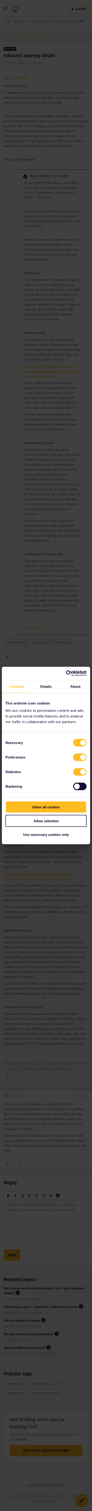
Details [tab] (46, 686)
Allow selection (46, 821)
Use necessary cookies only (46, 835)
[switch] (80, 757)
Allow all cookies (46, 807)
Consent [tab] (16, 686)
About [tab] (75, 686)
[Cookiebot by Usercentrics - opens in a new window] (66, 673)
